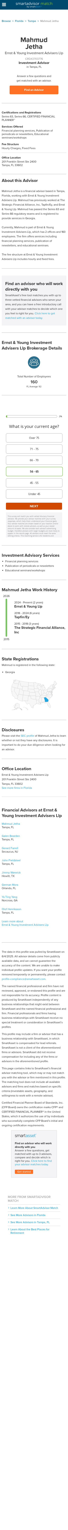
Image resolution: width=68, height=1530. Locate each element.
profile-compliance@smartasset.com (24, 979)
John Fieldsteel (11, 860)
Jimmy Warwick (11, 872)
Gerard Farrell (10, 848)
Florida (19, 21)
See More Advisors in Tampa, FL (30, 1222)
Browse (6, 21)
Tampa (32, 21)
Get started (24, 1172)
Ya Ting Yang (9, 897)
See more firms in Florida (17, 788)
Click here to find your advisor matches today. (33, 1162)
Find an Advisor (34, 90)
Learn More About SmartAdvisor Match (34, 1208)
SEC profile (27, 736)
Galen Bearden (11, 836)
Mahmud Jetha (11, 824)
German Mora (10, 885)
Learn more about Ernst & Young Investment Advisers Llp (25, 923)
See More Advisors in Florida (28, 1215)
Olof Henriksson (11, 909)
